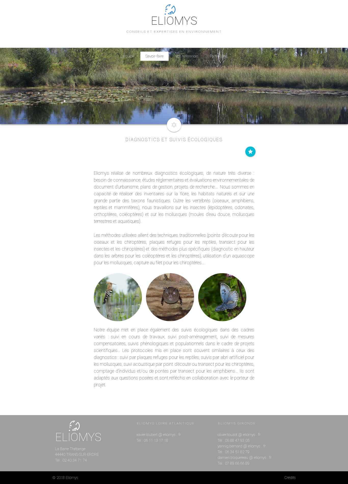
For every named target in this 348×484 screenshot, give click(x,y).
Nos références (187, 56)
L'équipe (127, 56)
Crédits (290, 477)
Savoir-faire (154, 56)
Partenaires (219, 56)
